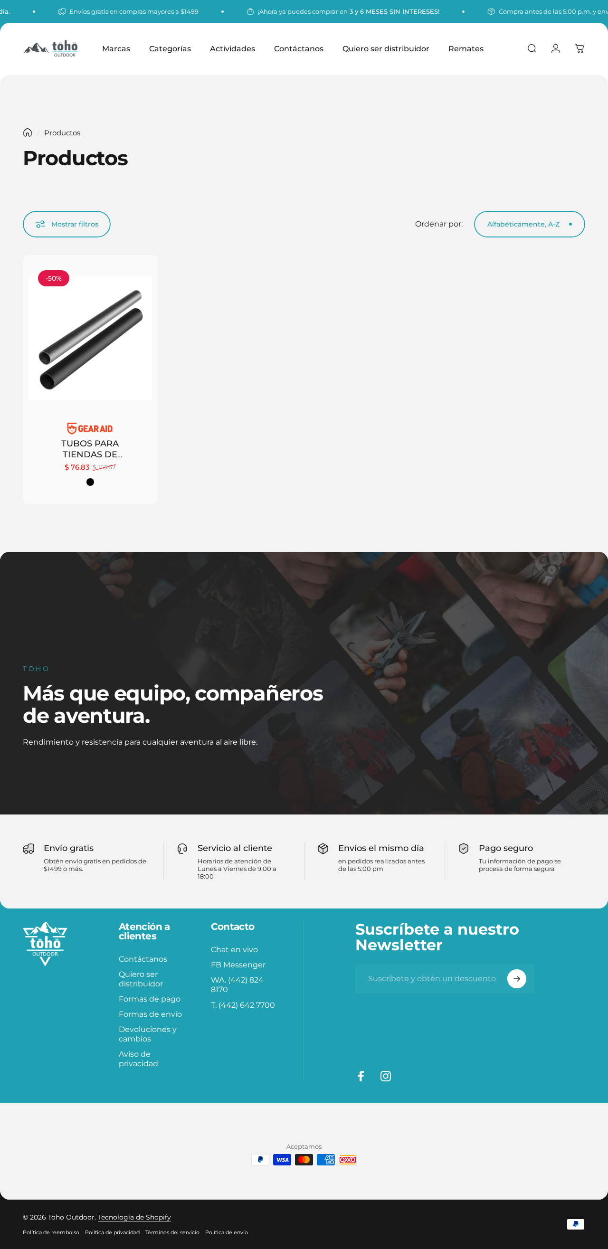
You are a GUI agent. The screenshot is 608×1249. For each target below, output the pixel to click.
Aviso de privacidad (138, 1059)
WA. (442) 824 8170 (237, 984)
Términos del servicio (172, 1232)
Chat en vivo (234, 949)
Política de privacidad (112, 1232)
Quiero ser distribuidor (141, 978)
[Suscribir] (516, 978)
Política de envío (226, 1232)
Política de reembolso (51, 1232)
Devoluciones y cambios (148, 1034)
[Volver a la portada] (27, 132)
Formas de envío (150, 1014)
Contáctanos (143, 959)
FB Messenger (238, 964)
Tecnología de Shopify (134, 1217)
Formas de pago (149, 999)
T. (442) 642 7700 (243, 1005)
